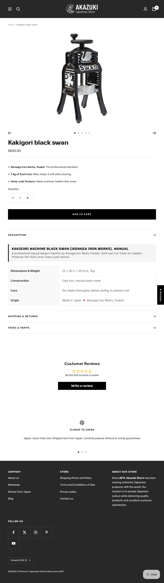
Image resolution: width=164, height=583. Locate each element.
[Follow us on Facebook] (13, 532)
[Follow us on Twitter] (24, 532)
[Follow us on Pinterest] (46, 532)
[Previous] (9, 133)
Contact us (66, 498)
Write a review (82, 386)
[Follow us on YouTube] (13, 543)
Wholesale (14, 484)
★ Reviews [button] (160, 295)
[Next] (154, 133)
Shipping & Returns (23, 316)
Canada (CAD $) (19, 560)
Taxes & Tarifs (19, 327)
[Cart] (154, 9)
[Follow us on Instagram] (35, 532)
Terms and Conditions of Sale (77, 484)
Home (11, 24)
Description (17, 235)
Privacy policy (68, 491)
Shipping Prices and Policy (76, 477)
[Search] (18, 9)
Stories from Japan (19, 491)
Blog (10, 498)
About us (13, 477)
